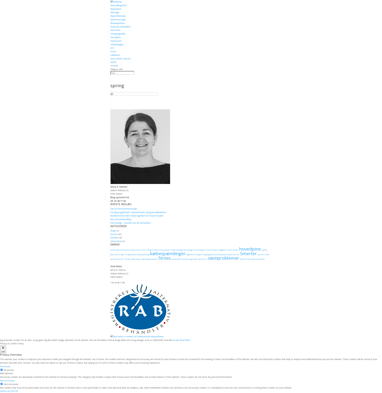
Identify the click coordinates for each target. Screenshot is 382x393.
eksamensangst (177, 250)
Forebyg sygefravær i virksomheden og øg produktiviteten (138, 212)
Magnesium (190, 255)
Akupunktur (115, 8)
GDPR (113, 62)
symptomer (202, 259)
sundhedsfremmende (180, 259)
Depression (115, 40)
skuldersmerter (233, 255)
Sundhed (114, 237)
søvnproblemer (223, 258)
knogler (122, 255)
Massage (114, 12)
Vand (249, 259)
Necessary (9, 370)
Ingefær (264, 250)
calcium (138, 250)
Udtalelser (115, 55)
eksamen (167, 250)
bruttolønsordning (127, 250)
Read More (185, 340)
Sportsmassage (117, 19)
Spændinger (136, 259)
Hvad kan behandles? (120, 26)
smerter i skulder (124, 259)
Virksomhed (116, 241)
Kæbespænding (143, 255)
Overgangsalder (118, 33)
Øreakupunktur (117, 23)
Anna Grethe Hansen (120, 58)
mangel (198, 255)
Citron (144, 250)
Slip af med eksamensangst (123, 208)
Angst (113, 230)
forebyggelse (221, 250)
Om (112, 47)
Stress (164, 258)
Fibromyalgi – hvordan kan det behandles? (130, 222)
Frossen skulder (232, 250)
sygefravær (193, 259)
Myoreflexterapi (118, 15)
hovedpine (250, 249)
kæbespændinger (167, 254)
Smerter (114, 234)
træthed (243, 259)
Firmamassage (198, 250)
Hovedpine (115, 37)
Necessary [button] (5, 366)
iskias (112, 255)
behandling (114, 250)
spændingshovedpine (149, 259)
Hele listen (115, 30)
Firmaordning (210, 250)
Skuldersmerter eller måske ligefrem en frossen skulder (137, 215)
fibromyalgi (188, 250)
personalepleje (221, 255)
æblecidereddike (258, 259)
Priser (113, 51)
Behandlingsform (118, 5)
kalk (116, 255)
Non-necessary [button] (7, 380)
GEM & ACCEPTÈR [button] (9, 391)
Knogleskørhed (131, 255)
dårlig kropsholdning (155, 250)
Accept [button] (175, 340)
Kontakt (114, 65)
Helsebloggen (117, 44)
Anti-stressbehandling (120, 219)
